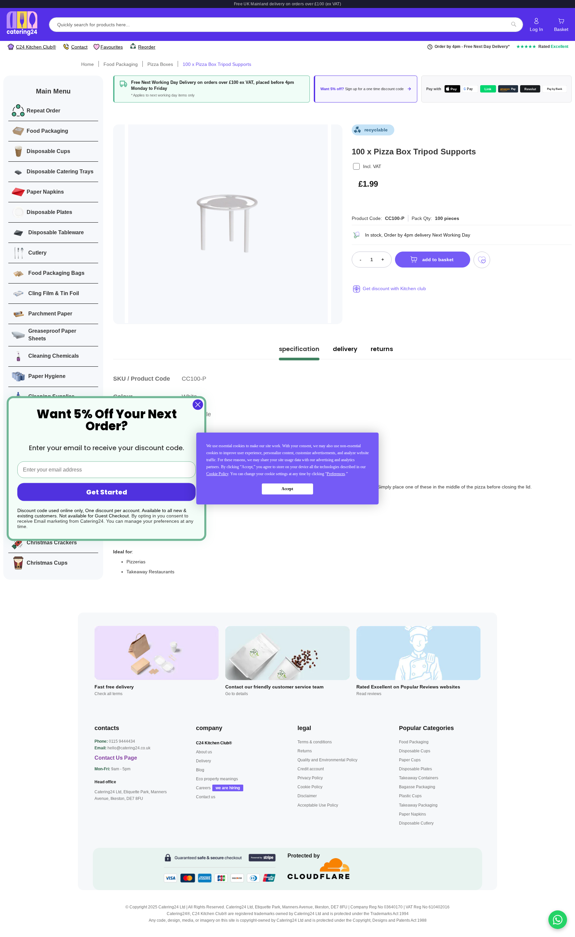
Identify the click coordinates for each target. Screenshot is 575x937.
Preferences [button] (336, 473)
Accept (287, 489)
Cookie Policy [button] (217, 473)
